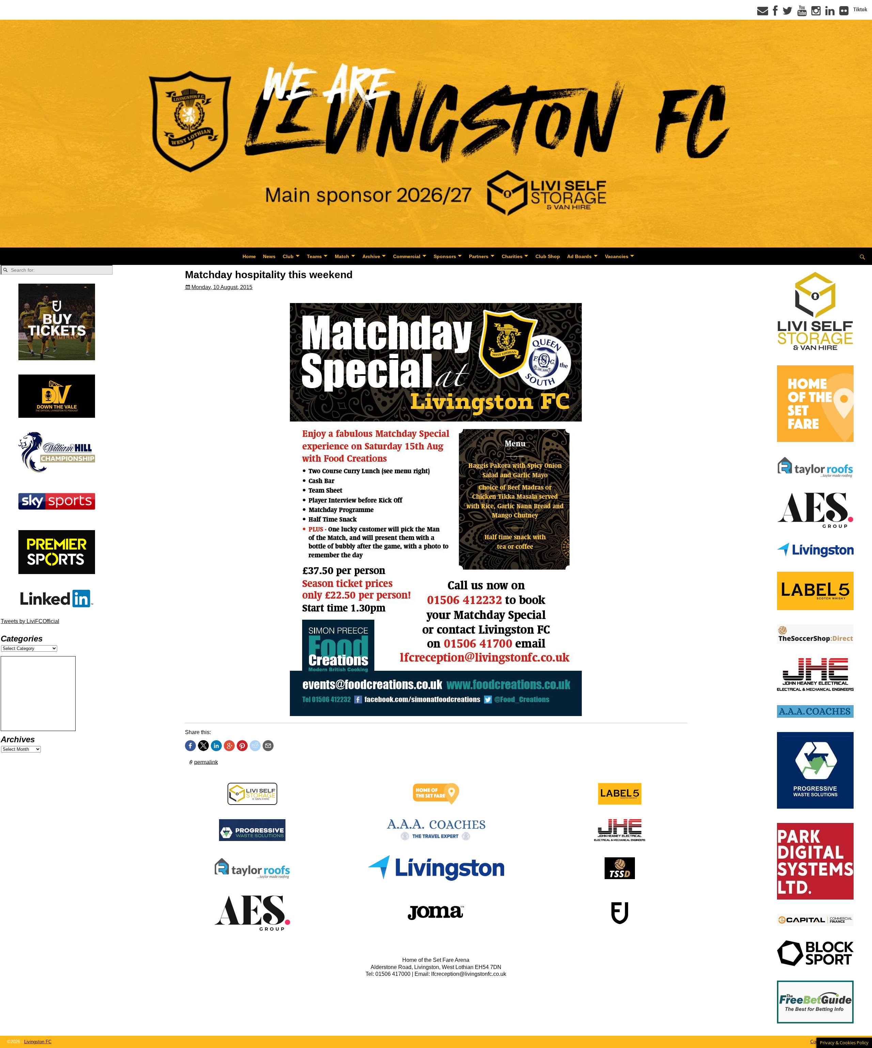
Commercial (406, 256)
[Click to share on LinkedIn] (216, 745)
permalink (206, 762)
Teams (314, 256)
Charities (512, 256)
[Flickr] (843, 13)
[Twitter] (787, 13)
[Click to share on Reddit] (255, 745)
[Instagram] (816, 13)
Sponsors (445, 256)
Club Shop (547, 256)
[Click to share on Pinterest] (242, 745)
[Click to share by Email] (268, 745)
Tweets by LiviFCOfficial (30, 621)
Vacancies (616, 256)
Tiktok (860, 9)
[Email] (762, 13)
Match (342, 256)
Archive (371, 256)
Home (249, 256)
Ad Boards (579, 256)
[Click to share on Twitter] (203, 745)
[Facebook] (775, 13)
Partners (478, 256)
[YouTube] (802, 13)
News (269, 256)
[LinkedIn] (830, 13)
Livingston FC (37, 1041)
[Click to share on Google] (229, 745)
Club (288, 256)
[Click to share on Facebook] (190, 745)
